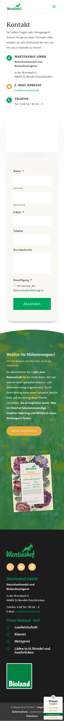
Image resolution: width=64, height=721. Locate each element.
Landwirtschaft (26, 627)
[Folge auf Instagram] (32, 567)
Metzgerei (22, 641)
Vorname (18, 188)
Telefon (18, 231)
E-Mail (18, 212)
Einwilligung (22, 280)
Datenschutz (20, 711)
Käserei (20, 634)
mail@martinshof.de (27, 90)
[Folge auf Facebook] (10, 567)
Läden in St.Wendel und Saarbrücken (32, 650)
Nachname (19, 204)
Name (18, 171)
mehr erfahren (24, 431)
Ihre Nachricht (22, 249)
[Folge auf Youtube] (21, 567)
